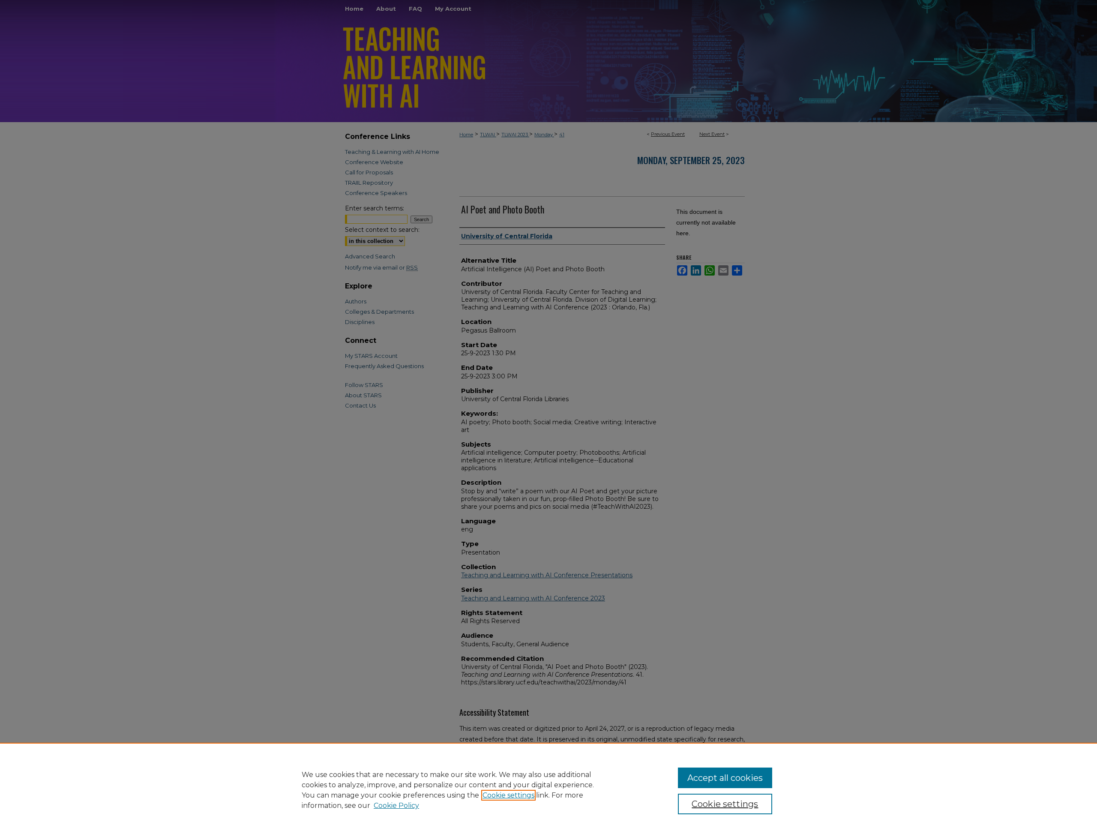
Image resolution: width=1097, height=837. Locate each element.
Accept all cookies (725, 778)
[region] (548, 790)
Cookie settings (508, 795)
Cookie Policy (396, 805)
